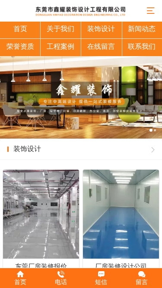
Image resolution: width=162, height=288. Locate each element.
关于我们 (60, 29)
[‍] (153, 149)
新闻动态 (142, 29)
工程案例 (60, 46)
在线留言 (101, 46)
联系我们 (142, 46)
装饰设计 (101, 29)
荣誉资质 (20, 46)
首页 (20, 29)
